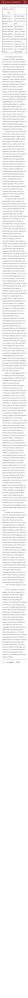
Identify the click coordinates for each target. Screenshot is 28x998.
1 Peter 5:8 (20, 273)
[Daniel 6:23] (26, 499)
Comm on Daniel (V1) (13, 2)
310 (22, 41)
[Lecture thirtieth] (2, 499)
